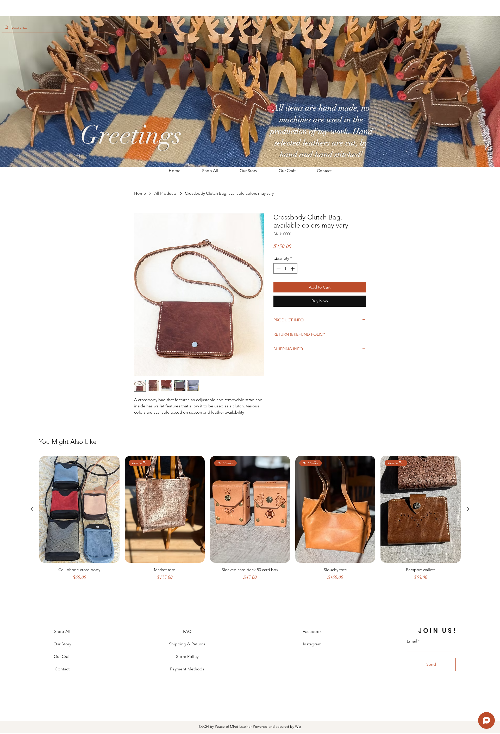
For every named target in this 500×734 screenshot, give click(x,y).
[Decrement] (278, 268)
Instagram (312, 643)
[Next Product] (468, 509)
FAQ (187, 631)
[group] (250, 523)
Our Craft (62, 656)
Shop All (62, 631)
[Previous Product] (32, 509)
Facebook (312, 631)
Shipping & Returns (187, 643)
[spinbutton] (285, 268)
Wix (298, 726)
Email (412, 641)
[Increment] (293, 268)
